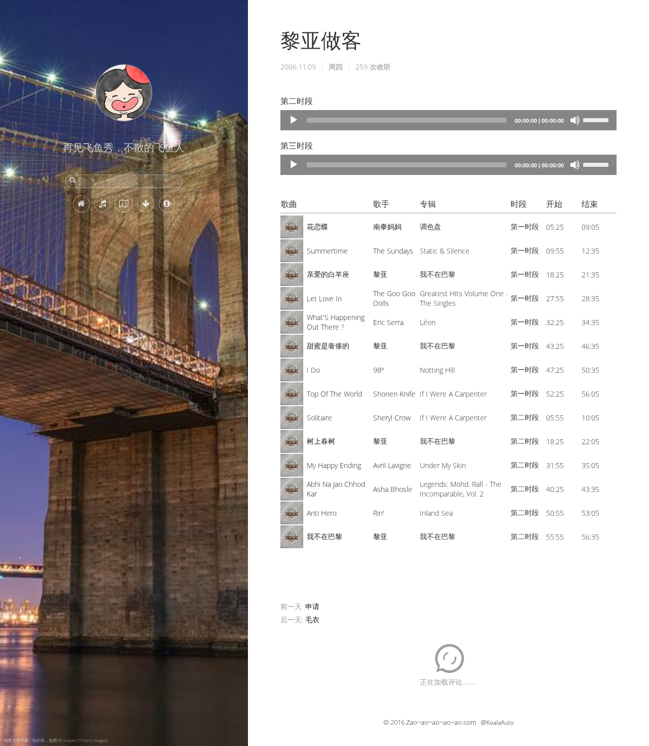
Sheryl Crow (392, 417)
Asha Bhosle (392, 489)
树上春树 (321, 441)
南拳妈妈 (387, 226)
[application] (448, 120)
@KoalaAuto (497, 722)
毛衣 (312, 619)
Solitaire (319, 417)
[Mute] (575, 120)
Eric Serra (388, 322)
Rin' (378, 513)
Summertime (327, 251)
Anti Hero (322, 513)
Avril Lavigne (392, 465)
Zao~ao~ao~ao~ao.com (441, 722)
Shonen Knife (394, 394)
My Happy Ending (334, 465)
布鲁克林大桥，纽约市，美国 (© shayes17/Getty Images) (55, 740)
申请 (312, 606)
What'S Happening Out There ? (336, 322)
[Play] (294, 120)
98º (378, 370)
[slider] (597, 119)
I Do (313, 370)
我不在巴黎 (324, 536)
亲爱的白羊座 (328, 274)
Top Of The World (334, 394)
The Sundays (393, 251)
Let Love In (324, 298)
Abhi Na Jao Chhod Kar (336, 489)
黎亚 (380, 274)
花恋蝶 (317, 226)
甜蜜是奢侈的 (328, 345)
